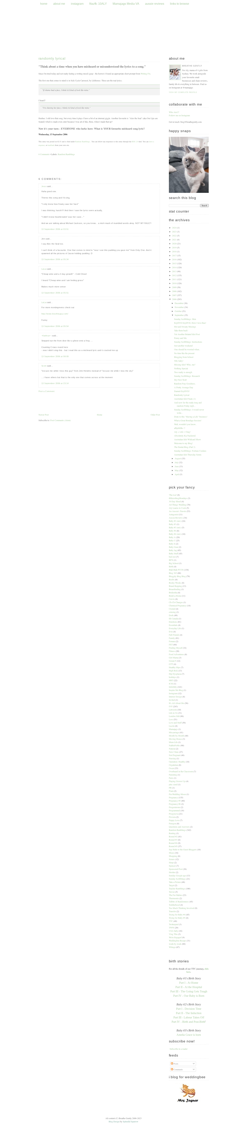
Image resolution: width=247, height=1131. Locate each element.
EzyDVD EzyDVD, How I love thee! (190, 322)
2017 (174, 255)
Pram (171, 790)
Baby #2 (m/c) (175, 520)
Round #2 (173, 836)
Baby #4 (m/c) (175, 533)
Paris (171, 777)
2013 (174, 271)
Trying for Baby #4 (177, 914)
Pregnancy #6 (175, 803)
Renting (172, 833)
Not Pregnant (174, 755)
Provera (172, 816)
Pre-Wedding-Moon (177, 794)
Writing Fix (145, 73)
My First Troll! (180, 379)
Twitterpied (173, 924)
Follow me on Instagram (179, 115)
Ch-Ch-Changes (176, 602)
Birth (171, 566)
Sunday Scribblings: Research (187, 375)
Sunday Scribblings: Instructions (188, 341)
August (178, 458)
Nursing (172, 758)
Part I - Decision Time (188, 1008)
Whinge (172, 947)
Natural (172, 748)
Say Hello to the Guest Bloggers (183, 849)
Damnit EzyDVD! (182, 391)
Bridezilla (173, 592)
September (179, 315)
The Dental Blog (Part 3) (184, 446)
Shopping (173, 855)
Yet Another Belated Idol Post (187, 334)
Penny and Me (180, 338)
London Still (174, 716)
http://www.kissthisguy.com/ (54, 314)
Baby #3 (172, 524)
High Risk (173, 670)
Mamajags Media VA (126, 3)
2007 (174, 295)
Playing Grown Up (177, 781)
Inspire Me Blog (176, 690)
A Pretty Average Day (183, 387)
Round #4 (173, 842)
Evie (171, 631)
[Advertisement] (99, 449)
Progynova (173, 813)
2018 (174, 251)
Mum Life (173, 742)
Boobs (171, 579)
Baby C (172, 540)
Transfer (172, 911)
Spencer (172, 865)
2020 (174, 243)
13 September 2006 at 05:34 (55, 259)
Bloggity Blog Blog (177, 576)
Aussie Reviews (176, 517)
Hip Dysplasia (175, 673)
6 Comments (44, 154)
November (179, 307)
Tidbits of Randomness (179, 901)
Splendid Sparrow (130, 1121)
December (179, 303)
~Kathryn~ (46, 336)
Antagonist (173, 514)
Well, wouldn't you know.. (185, 424)
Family (172, 638)
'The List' (173, 494)
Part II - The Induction (188, 1013)
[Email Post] (68, 134)
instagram (77, 3)
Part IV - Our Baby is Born (188, 995)
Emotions (173, 621)
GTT (171, 664)
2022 (174, 235)
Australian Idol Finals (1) (185, 398)
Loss (171, 719)
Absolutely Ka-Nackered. (185, 435)
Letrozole (173, 709)
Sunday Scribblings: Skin (185, 319)
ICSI (171, 683)
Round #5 (173, 846)
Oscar (171, 768)
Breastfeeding (175, 589)
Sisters (172, 859)
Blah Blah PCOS (176, 569)
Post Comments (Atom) (60, 420)
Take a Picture (175, 882)
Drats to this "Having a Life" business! (190, 416)
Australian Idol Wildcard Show (187, 439)
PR (170, 787)
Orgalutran (173, 764)
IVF (171, 706)
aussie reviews (155, 3)
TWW (171, 927)
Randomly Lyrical (52, 58)
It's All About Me (176, 703)
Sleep (171, 862)
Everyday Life (175, 628)
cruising (172, 612)
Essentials (173, 625)
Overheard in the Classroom (181, 771)
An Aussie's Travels (177, 511)
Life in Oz (173, 712)
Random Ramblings (82, 141)
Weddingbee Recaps (177, 940)
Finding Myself (175, 647)
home (43, 3)
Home (99, 414)
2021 (174, 239)
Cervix (172, 598)
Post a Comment (47, 391)
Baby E (172, 543)
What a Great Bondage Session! (187, 420)
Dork (171, 615)
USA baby (173, 930)
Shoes (171, 852)
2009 (174, 287)
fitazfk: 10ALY (98, 3)
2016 (174, 259)
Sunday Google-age (177, 875)
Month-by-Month (176, 735)
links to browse (179, 3)
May (177, 470)
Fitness (172, 651)
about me (59, 3)
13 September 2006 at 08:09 (55, 356)
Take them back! (181, 330)
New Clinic (174, 751)
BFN (171, 559)
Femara (172, 641)
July (177, 462)
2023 (174, 231)
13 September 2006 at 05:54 (55, 326)
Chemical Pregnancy (177, 605)
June (177, 466)
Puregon (172, 823)
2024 (174, 227)
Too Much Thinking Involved (181, 908)
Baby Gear (173, 546)
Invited (172, 699)
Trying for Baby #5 (177, 917)
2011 (174, 279)
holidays (172, 677)
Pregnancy (173, 797)
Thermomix (174, 898)
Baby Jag (173, 550)
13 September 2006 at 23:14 (55, 383)
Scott (43, 366)
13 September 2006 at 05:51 (55, 293)
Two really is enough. (183, 372)
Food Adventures (176, 654)
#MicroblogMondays (178, 498)
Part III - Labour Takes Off (188, 1017)
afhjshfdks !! (179, 428)
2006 (174, 299)
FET (171, 644)
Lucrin (171, 725)
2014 (174, 267)
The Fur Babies (175, 895)
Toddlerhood (174, 904)
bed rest (172, 556)
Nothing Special (181, 368)
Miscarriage (174, 732)
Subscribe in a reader (179, 1048)
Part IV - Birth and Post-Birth (188, 1021)
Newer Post (44, 414)
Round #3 (173, 839)
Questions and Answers (179, 826)
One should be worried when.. (187, 349)
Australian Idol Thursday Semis (187, 454)
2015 (174, 263)
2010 (174, 283)
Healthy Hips (174, 667)
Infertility (173, 686)
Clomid (172, 608)
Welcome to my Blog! (183, 443)
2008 (174, 291)
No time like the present (184, 353)
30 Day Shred (175, 501)
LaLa (43, 269)
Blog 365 (173, 572)
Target (171, 885)
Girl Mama (173, 657)
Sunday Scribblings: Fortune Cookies (190, 450)
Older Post (155, 414)
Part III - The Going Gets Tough (188, 991)
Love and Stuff (175, 722)
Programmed (174, 810)
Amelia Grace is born (188, 1034)
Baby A (172, 537)
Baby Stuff (173, 553)
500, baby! (178, 360)
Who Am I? (174, 112)
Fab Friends (174, 634)
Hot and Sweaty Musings (185, 326)
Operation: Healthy (177, 761)
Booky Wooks (175, 582)
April (177, 474)
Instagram (173, 693)
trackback (51, 145)
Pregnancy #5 (175, 800)
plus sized (173, 784)
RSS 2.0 (135, 141)
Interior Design (175, 696)
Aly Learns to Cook (177, 507)
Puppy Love (174, 820)
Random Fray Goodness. (185, 383)
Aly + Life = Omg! (182, 431)
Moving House (175, 738)
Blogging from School (183, 356)
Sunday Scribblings (177, 878)
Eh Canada (173, 618)
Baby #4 (172, 530)
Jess (43, 186)
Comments (178, 1069)
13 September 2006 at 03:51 (55, 229)
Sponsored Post (175, 868)
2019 (174, 247)
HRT (171, 680)
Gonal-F (172, 660)
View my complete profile (183, 92)
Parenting (173, 774)
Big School (173, 563)
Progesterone (174, 807)
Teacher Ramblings (177, 888)
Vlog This (173, 934)
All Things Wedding (177, 504)
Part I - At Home (188, 982)
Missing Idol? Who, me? (184, 364)
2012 (174, 275)
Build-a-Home (175, 595)
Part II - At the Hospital (188, 987)
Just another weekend (183, 345)
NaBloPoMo (174, 745)
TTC (171, 921)
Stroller (172, 872)
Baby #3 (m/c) (175, 527)
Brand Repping (175, 585)
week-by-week (175, 943)
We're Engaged (175, 937)
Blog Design (114, 1121)
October (178, 311)
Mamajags (173, 729)
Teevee (172, 891)
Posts (175, 1063)
